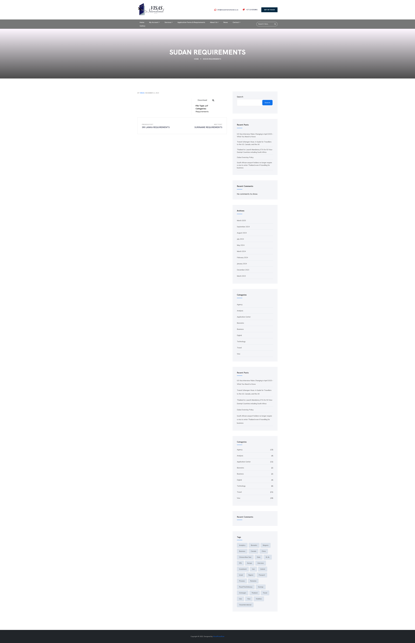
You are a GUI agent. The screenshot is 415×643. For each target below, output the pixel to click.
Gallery (142, 26)
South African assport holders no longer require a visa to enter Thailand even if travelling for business (254, 165)
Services (168, 22)
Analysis (240, 311)
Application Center (244, 317)
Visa (238, 354)
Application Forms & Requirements (191, 22)
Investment (243, 569)
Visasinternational (245, 605)
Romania (253, 581)
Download (202, 100)
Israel (241, 575)
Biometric (240, 323)
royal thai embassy (245, 587)
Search (240, 96)
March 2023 (241, 276)
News (225, 22)
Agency (240, 304)
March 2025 (241, 220)
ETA (240, 563)
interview (261, 563)
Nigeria (250, 575)
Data (258, 557)
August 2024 (242, 233)
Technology (241, 341)
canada (253, 551)
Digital (239, 335)
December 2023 (243, 270)
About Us (213, 22)
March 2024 (241, 251)
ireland (262, 569)
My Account (153, 22)
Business (240, 329)
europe (249, 563)
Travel (239, 348)
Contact (236, 22)
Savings (260, 587)
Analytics (242, 545)
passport (262, 575)
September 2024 (243, 227)
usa (240, 599)
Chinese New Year (245, 557)
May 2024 (240, 245)
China (264, 551)
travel (265, 593)
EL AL (268, 557)
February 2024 (242, 257)
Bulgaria (265, 545)
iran (253, 569)
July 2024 (240, 239)
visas (142, 93)
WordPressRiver (218, 636)
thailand (254, 593)
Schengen (242, 593)
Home (142, 22)
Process (242, 581)
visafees (259, 599)
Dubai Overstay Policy (245, 157)
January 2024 (242, 264)
